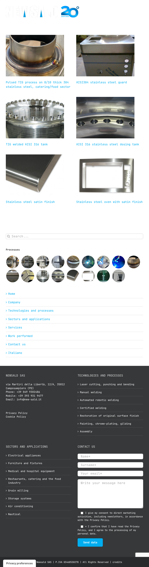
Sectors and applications (29, 319)
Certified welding (93, 408)
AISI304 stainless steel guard (101, 82)
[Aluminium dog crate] (118, 276)
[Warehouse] (27, 262)
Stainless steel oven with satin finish (109, 202)
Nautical (14, 514)
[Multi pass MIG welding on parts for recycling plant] (73, 262)
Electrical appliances (24, 455)
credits (117, 562)
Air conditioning (20, 506)
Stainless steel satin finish (30, 202)
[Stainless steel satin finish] (73, 276)
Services (15, 327)
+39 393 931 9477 (30, 395)
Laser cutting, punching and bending (107, 384)
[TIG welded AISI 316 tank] (42, 276)
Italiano (15, 353)
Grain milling (18, 490)
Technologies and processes (31, 311)
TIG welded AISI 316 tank (27, 144)
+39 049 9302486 (28, 392)
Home (11, 294)
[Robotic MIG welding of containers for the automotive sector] (103, 262)
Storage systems (19, 498)
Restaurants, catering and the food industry (34, 480)
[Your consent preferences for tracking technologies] (19, 563)
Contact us (17, 344)
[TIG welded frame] (27, 276)
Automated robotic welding (99, 400)
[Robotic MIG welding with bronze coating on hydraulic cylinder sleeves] (88, 262)
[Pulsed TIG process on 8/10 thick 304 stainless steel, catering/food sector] (133, 262)
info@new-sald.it (29, 399)
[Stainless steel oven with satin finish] (88, 276)
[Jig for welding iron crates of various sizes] (58, 262)
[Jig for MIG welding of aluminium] (42, 262)
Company (14, 302)
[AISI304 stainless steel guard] (12, 276)
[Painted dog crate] (103, 276)
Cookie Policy (16, 416)
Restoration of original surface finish (109, 415)
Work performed (20, 336)
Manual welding (91, 392)
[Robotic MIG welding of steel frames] (118, 262)
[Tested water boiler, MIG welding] (12, 262)
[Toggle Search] (131, 11)
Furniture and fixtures (25, 463)
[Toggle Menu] (139, 11)
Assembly (86, 431)
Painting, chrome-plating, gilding (105, 423)
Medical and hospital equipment (31, 471)
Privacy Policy (17, 413)
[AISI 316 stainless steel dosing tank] (58, 276)
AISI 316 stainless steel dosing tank (107, 144)
